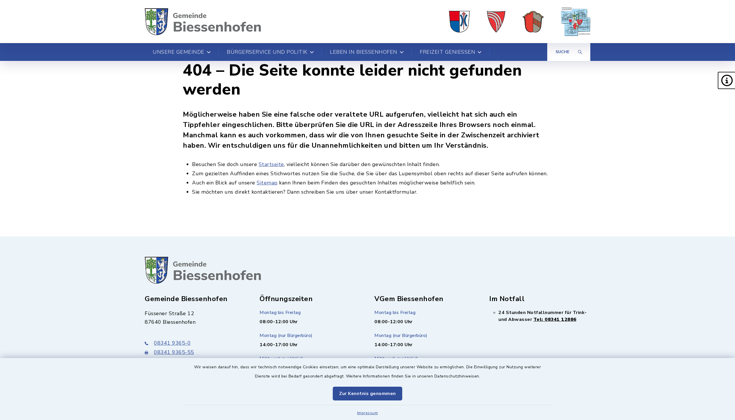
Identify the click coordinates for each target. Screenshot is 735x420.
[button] (726, 80)
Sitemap (267, 182)
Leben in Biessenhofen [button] (363, 52)
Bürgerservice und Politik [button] (267, 52)
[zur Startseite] (203, 21)
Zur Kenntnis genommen (367, 393)
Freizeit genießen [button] (447, 52)
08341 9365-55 (174, 352)
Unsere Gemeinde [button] (178, 52)
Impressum (367, 413)
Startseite (271, 164)
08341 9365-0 (172, 343)
